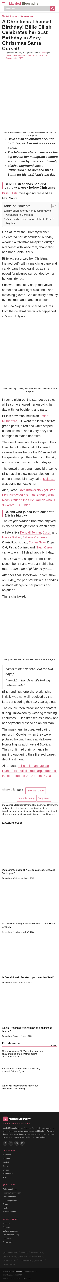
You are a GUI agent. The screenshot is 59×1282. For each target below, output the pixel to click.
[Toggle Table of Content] (52, 206)
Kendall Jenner (30, 532)
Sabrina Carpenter (35, 537)
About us (6, 1223)
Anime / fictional (9, 1212)
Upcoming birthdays (11, 1200)
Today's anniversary (11, 1189)
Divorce (6, 1170)
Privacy (5, 1279)
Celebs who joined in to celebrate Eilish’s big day (30, 221)
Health (5, 1208)
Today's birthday (9, 1197)
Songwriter (44, 798)
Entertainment (27, 16)
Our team (6, 1227)
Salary (5, 1204)
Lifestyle (30, 55)
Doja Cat (49, 478)
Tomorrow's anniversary (12, 1193)
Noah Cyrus (44, 547)
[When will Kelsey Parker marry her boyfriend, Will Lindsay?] (51, 1090)
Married (23, 3)
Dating (8, 55)
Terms (12, 1279)
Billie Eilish (9, 193)
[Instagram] (16, 1143)
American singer (35, 790)
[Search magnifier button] (52, 8)
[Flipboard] (22, 1143)
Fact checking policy (11, 1235)
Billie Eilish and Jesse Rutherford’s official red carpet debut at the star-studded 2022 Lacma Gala (29, 771)
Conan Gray (37, 542)
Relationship (7, 1174)
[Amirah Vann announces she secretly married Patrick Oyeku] (51, 1073)
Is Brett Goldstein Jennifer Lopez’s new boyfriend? (28, 977)
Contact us (7, 1239)
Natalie (44, 53)
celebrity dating (26, 798)
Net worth (6, 1159)
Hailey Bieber (11, 537)
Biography (7, 1155)
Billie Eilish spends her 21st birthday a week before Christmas (28, 212)
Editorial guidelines (10, 1231)
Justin (47, 532)
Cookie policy (8, 1242)
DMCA (19, 1279)
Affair (5, 1177)
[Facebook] (5, 1143)
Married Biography (10, 16)
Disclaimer (27, 1279)
